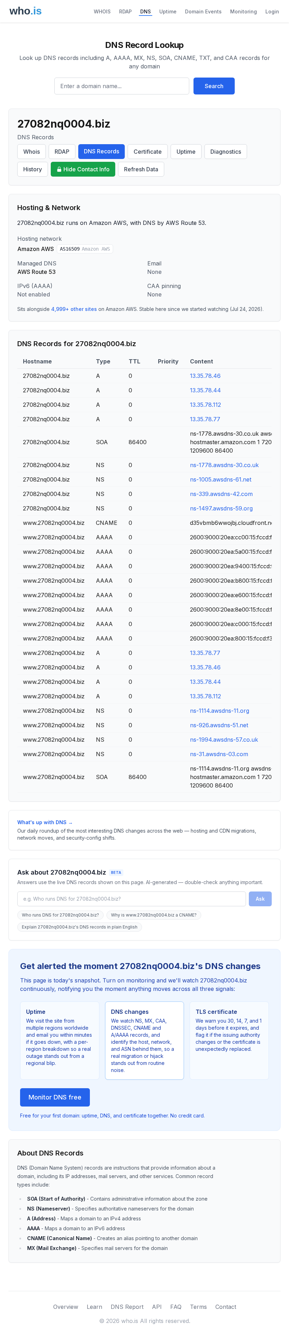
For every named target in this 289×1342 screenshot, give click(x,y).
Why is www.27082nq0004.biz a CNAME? (154, 915)
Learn (94, 1306)
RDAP (125, 11)
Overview (65, 1306)
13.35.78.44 (205, 390)
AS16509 (85, 249)
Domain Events (203, 11)
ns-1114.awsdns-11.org (219, 710)
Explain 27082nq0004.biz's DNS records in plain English (79, 927)
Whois (31, 151)
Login (272, 11)
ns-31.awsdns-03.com (219, 754)
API (157, 1306)
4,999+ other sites (74, 309)
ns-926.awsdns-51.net (219, 725)
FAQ (176, 1306)
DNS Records (101, 151)
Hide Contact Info (86, 169)
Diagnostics (225, 151)
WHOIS (102, 11)
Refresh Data (141, 169)
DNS (145, 11)
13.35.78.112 (205, 404)
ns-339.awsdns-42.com (221, 493)
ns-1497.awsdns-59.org (221, 508)
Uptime (168, 11)
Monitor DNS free (55, 1097)
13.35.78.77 (205, 419)
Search (214, 86)
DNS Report (127, 1306)
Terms (198, 1306)
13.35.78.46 (205, 375)
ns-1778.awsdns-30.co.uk (224, 464)
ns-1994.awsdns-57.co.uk (224, 739)
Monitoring (243, 11)
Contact (225, 1306)
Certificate (148, 151)
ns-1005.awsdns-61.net (220, 479)
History (32, 169)
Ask (260, 899)
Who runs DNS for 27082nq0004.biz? (60, 915)
